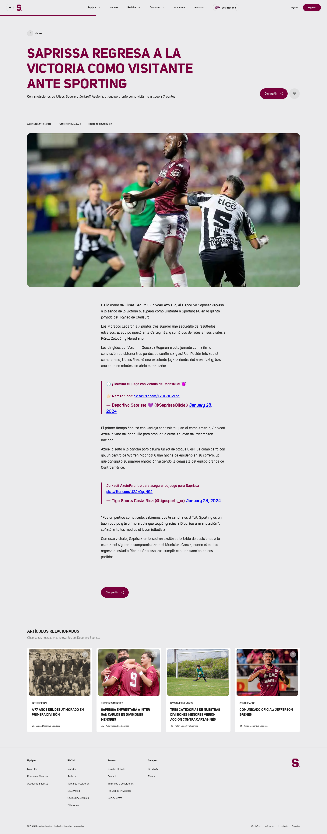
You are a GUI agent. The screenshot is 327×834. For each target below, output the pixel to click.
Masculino (32, 769)
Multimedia (74, 790)
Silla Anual (74, 805)
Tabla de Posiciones (79, 783)
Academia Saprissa (37, 783)
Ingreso (294, 7)
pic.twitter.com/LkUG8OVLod (157, 396)
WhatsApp (255, 826)
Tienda (151, 776)
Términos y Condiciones (121, 783)
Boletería (153, 769)
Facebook (283, 826)
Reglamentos (115, 797)
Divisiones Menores (37, 776)
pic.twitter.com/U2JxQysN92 (129, 491)
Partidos (72, 776)
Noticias (72, 769)
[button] (10, 7)
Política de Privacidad (119, 790)
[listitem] (59, 690)
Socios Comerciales (78, 797)
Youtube (296, 826)
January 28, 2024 (203, 500)
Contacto (112, 776)
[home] (19, 8)
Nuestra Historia (116, 769)
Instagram (269, 826)
